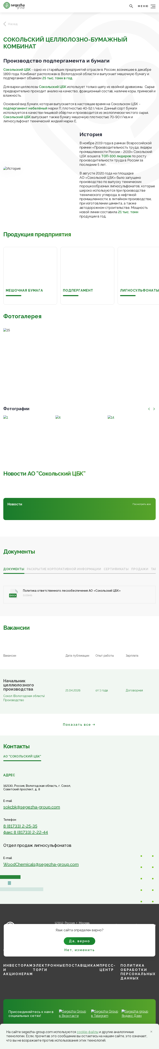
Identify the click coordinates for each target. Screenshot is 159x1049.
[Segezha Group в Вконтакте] (73, 1016)
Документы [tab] (13, 569)
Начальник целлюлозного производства (18, 685)
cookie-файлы (87, 1032)
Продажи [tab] (139, 569)
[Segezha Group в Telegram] (105, 1016)
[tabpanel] (79, 590)
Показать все (77, 725)
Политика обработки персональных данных (138, 972)
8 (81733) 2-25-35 (20, 826)
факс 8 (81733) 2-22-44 (25, 832)
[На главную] (14, 8)
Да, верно (79, 941)
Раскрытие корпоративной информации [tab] (64, 569)
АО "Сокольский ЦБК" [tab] (22, 756)
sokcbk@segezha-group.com (31, 807)
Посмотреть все (141, 504)
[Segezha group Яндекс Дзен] (136, 1016)
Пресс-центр (108, 968)
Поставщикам (83, 965)
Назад (13, 24)
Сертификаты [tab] (116, 569)
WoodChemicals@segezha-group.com (41, 864)
